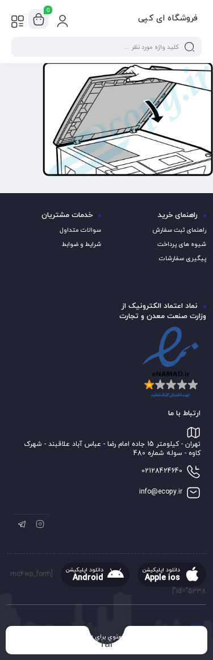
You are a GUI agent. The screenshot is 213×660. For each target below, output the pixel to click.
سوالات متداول (80, 230)
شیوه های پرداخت (181, 244)
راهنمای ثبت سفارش (179, 230)
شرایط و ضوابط (81, 244)
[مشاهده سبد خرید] (38, 19)
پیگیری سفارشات (182, 258)
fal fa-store (106, 643)
